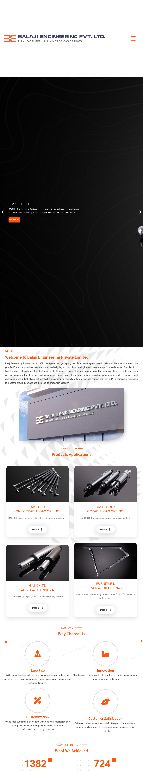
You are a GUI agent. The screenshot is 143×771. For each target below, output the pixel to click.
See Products (14, 220)
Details (36, 529)
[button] (133, 38)
